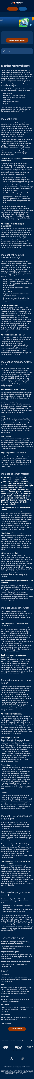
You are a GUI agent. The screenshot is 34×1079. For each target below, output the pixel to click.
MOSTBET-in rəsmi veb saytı (17, 40)
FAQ (31, 1040)
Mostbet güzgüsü (17, 1028)
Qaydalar (13, 1040)
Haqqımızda (5, 1040)
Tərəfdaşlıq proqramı (22, 1040)
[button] (13, 1050)
